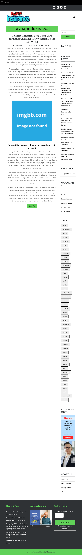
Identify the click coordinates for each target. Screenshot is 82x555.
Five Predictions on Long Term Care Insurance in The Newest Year (67, 141)
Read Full (33, 206)
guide (64, 281)
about (64, 225)
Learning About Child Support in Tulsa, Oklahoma (66, 67)
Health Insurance (66, 199)
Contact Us (64, 479)
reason (65, 332)
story (64, 368)
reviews (65, 348)
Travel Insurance (66, 211)
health (65, 285)
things (65, 380)
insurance (66, 297)
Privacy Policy (66, 487)
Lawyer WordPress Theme (35, 552)
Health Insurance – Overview (67, 149)
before (65, 237)
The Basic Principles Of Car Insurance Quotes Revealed (67, 157)
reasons (65, 336)
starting (65, 364)
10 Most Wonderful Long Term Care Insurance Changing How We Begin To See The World (32, 38)
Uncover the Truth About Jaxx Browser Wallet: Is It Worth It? (68, 76)
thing (64, 376)
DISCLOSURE (66, 483)
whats (65, 400)
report (65, 340)
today (64, 384)
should (65, 356)
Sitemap (63, 492)
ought (65, 316)
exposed (65, 269)
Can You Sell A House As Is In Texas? (66, 112)
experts (65, 261)
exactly (65, 257)
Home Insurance (66, 203)
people (65, 320)
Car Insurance (66, 195)
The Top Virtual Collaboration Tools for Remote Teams (67, 131)
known (65, 301)
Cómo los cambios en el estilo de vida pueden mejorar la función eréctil (67, 102)
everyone (66, 253)
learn (64, 305)
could (64, 245)
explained (66, 265)
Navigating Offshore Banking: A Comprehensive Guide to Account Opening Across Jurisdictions (67, 89)
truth (64, 392)
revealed (65, 344)
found (65, 277)
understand (66, 396)
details (65, 249)
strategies (66, 372)
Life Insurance (66, 207)
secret (65, 352)
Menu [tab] (7, 2)
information (66, 293)
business (63, 191)
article (65, 233)
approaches (66, 229)
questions (66, 324)
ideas (64, 289)
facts (64, 273)
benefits (65, 241)
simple (65, 360)
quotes (65, 328)
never (64, 312)
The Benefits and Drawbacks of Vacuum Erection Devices (66, 121)
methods (65, 309)
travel (64, 388)
